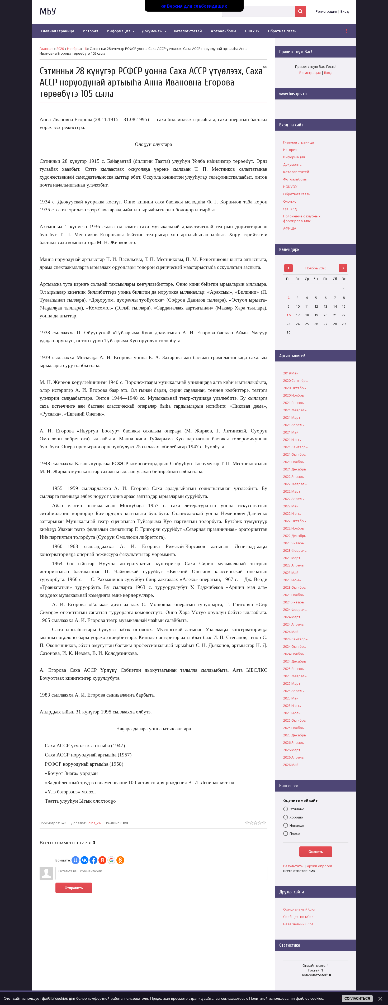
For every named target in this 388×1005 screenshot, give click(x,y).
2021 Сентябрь (295, 447)
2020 (60, 48)
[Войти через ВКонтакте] (84, 860)
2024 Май (291, 631)
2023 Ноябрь (293, 594)
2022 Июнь (292, 513)
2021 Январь (293, 402)
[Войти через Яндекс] (102, 860)
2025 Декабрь (294, 735)
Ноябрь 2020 (315, 268)
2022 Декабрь (294, 535)
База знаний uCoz (298, 924)
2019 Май (291, 373)
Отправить (74, 888)
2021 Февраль (295, 410)
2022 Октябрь (294, 520)
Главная (46, 48)
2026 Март (291, 749)
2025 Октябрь (294, 720)
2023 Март (291, 557)
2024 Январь (293, 602)
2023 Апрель (293, 565)
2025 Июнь (292, 705)
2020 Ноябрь (293, 395)
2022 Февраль (295, 484)
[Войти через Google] (111, 860)
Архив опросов (319, 866)
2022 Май (291, 506)
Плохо (295, 833)
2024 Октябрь (294, 646)
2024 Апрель (293, 624)
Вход (344, 11)
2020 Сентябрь (295, 380)
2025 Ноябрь (293, 727)
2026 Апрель (293, 757)
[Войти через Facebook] (93, 860)
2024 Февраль (295, 609)
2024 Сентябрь (295, 639)
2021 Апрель (293, 424)
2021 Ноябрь (293, 461)
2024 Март (291, 617)
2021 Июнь (292, 439)
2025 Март (291, 683)
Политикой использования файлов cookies (286, 998)
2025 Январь (293, 668)
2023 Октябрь (294, 587)
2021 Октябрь (294, 454)
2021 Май (291, 432)
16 (85, 48)
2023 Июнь (292, 580)
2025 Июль (292, 713)
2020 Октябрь (294, 387)
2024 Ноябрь (293, 653)
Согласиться (357, 999)
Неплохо (297, 825)
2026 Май (291, 764)
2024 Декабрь (294, 661)
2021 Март (291, 417)
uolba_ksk (94, 823)
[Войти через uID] (75, 860)
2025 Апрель (293, 690)
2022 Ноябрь (293, 528)
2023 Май (291, 572)
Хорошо (296, 817)
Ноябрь (73, 48)
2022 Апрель (293, 498)
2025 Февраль (295, 676)
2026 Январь (293, 742)
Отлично (297, 809)
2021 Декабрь (294, 469)
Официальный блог (299, 909)
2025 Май (291, 698)
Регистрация (326, 11)
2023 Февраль (295, 550)
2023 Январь (293, 543)
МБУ (48, 11)
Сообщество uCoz (298, 916)
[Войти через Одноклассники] (120, 860)
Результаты (293, 866)
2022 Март (291, 491)
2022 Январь (293, 476)
